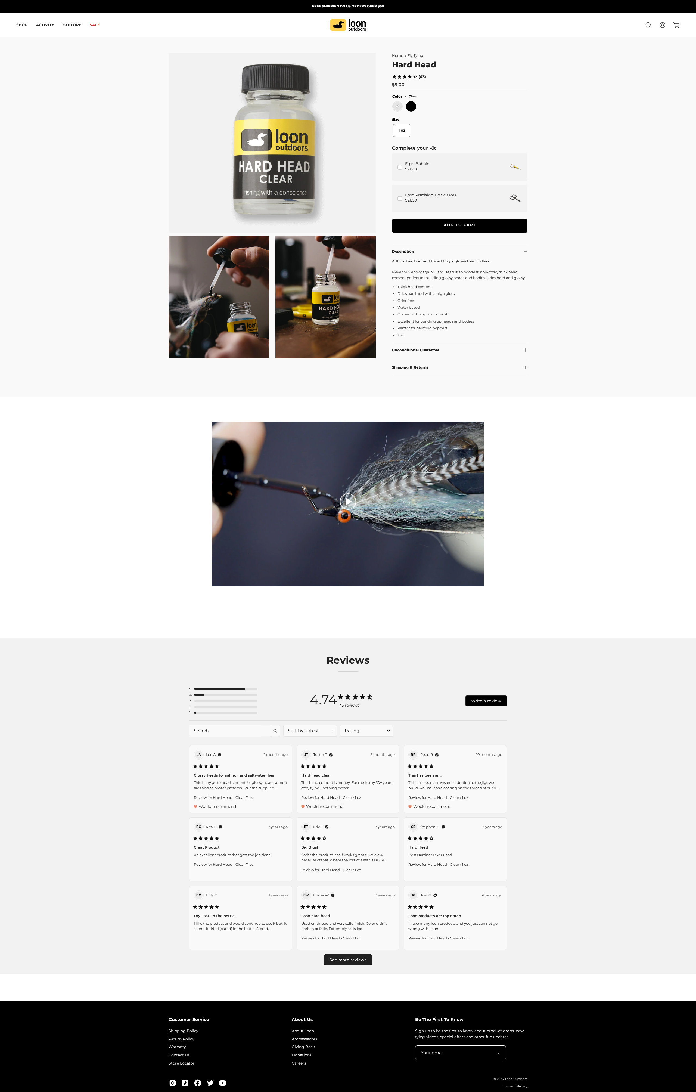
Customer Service (189, 1019)
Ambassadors (305, 1038)
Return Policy (181, 1038)
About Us (302, 1019)
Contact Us (179, 1055)
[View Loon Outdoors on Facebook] (198, 1083)
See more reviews (348, 959)
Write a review (486, 700)
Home (397, 56)
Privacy (522, 1086)
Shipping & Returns (410, 367)
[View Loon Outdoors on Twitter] (210, 1083)
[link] (409, 76)
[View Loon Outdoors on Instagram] (173, 1083)
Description (403, 251)
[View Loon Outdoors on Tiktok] (185, 1083)
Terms (508, 1086)
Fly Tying (415, 56)
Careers (299, 1062)
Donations (302, 1055)
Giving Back (303, 1046)
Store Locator (182, 1062)
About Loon (303, 1030)
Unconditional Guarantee (415, 350)
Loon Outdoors (516, 1079)
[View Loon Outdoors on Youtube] (223, 1083)
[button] (648, 25)
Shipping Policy (183, 1030)
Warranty (177, 1046)
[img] (220, 755)
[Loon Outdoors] (348, 25)
